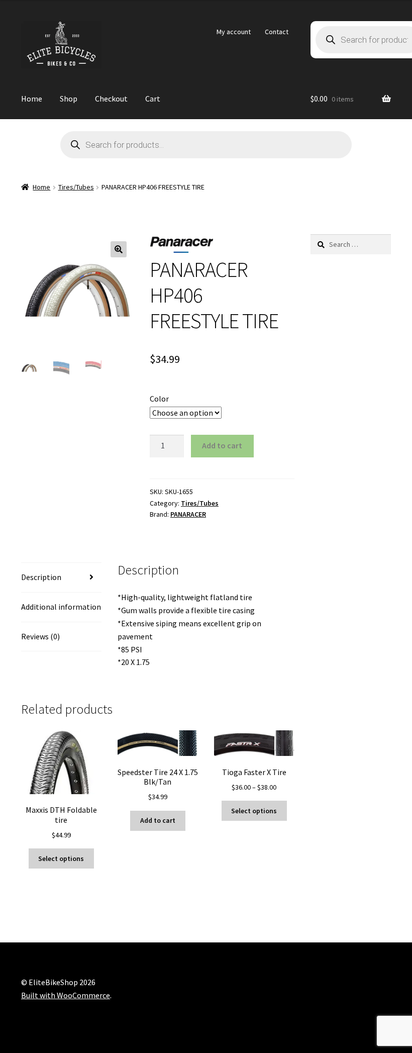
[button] (119, 249)
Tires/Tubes (76, 187)
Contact (276, 31)
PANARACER (188, 514)
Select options (61, 858)
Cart (152, 98)
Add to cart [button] (157, 820)
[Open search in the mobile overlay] (206, 144)
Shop (68, 98)
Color (159, 399)
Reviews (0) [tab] (40, 636)
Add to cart (222, 445)
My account (234, 31)
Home (31, 98)
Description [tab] (41, 577)
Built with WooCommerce (65, 995)
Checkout (111, 98)
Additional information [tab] (61, 607)
